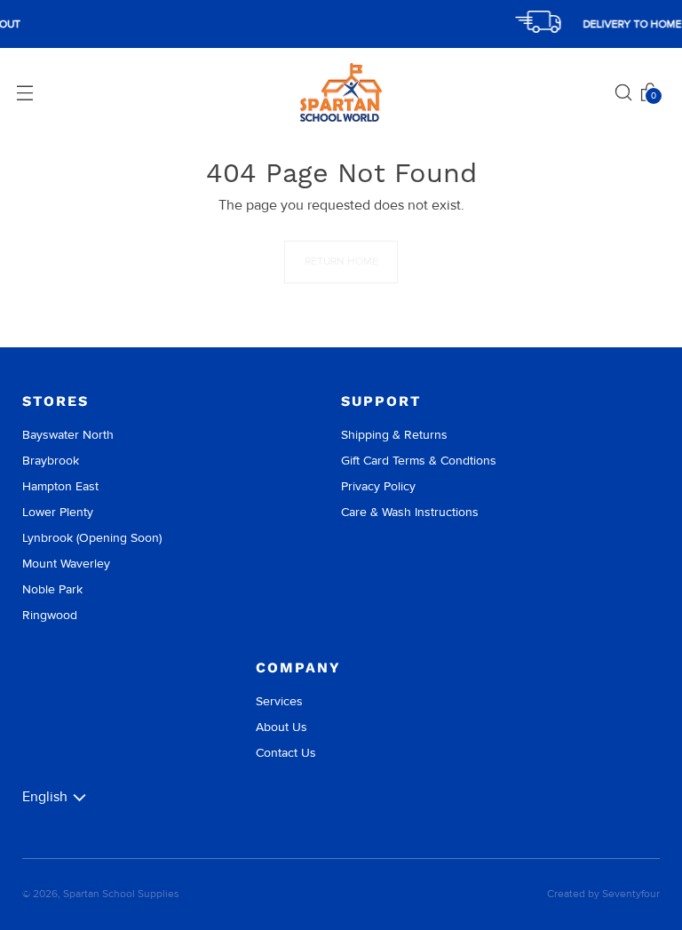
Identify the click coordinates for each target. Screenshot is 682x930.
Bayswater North (68, 434)
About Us (281, 727)
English (44, 797)
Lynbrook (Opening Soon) (92, 537)
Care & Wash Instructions (410, 512)
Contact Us (286, 752)
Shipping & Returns (394, 434)
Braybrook (50, 460)
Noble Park (52, 589)
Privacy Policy (378, 486)
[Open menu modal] (24, 92)
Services (279, 701)
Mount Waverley (66, 563)
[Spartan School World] (341, 93)
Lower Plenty (57, 512)
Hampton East (60, 486)
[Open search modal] (623, 92)
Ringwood (49, 615)
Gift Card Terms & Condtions (418, 460)
